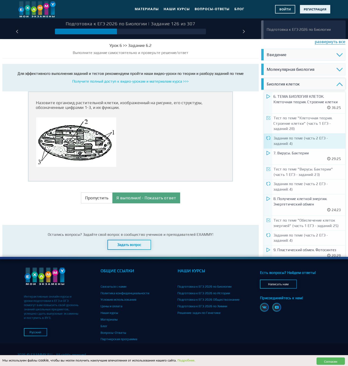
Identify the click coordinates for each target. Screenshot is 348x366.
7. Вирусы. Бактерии (291, 153)
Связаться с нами (113, 286)
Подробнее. (186, 359)
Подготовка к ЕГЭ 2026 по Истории (204, 293)
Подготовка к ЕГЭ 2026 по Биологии (299, 29)
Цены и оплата (111, 306)
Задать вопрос (129, 245)
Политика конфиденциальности (125, 293)
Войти (285, 9)
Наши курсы (177, 9)
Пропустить (96, 197)
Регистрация (315, 9)
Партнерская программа (119, 339)
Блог (239, 9)
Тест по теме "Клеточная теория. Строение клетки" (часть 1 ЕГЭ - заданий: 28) (302, 123)
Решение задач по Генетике (199, 313)
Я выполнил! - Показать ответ (146, 197)
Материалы (147, 9)
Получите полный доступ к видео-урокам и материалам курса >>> (130, 81)
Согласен (330, 361)
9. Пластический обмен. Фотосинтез (304, 250)
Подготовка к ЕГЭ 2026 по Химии (202, 306)
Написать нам (278, 284)
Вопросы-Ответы (212, 9)
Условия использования (118, 299)
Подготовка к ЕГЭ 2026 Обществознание (209, 299)
